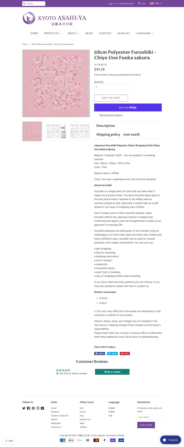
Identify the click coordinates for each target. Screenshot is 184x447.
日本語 (112, 412)
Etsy (82, 416)
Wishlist (124, 33)
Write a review (112, 371)
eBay (82, 423)
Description (105, 126)
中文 (111, 416)
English (112, 408)
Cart (143, 3)
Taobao (83, 427)
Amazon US (85, 419)
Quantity (98, 82)
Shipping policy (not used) (118, 134)
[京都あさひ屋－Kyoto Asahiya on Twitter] (23, 409)
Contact (105, 33)
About (73, 33)
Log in (111, 3)
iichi (81, 408)
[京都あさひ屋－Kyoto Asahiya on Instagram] (37, 409)
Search (54, 419)
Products (52, 33)
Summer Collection (60, 416)
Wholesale (56, 423)
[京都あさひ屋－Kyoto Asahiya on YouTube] (42, 409)
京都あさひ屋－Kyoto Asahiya (91, 435)
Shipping (112, 74)
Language (144, 33)
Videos (103, 302)
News (89, 33)
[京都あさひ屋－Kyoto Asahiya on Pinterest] (33, 409)
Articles (103, 298)
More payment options (111, 115)
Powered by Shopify (115, 435)
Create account (126, 3)
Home (34, 33)
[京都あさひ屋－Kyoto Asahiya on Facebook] (28, 409)
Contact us (56, 427)
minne (82, 412)
